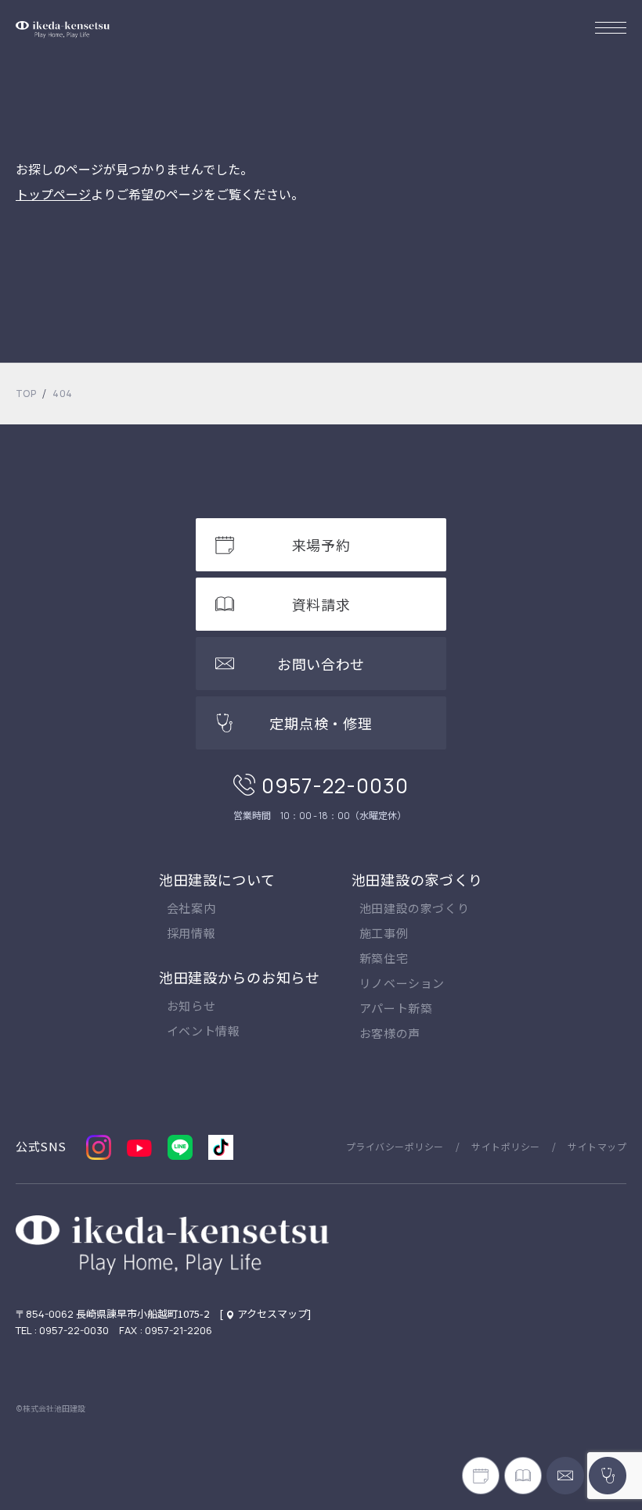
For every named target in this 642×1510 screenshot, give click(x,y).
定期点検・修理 (320, 723)
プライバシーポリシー (395, 1146)
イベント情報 (203, 1032)
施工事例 (383, 934)
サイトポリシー (505, 1146)
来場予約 (321, 545)
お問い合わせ (321, 663)
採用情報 (191, 934)
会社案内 (191, 909)
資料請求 (321, 604)
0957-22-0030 (335, 785)
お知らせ (191, 1007)
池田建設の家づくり (417, 879)
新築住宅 (383, 959)
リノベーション (402, 984)
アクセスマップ (272, 1313)
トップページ (53, 193)
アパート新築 (396, 1009)
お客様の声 (389, 1034)
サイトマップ (597, 1146)
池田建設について (217, 879)
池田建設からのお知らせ (239, 977)
